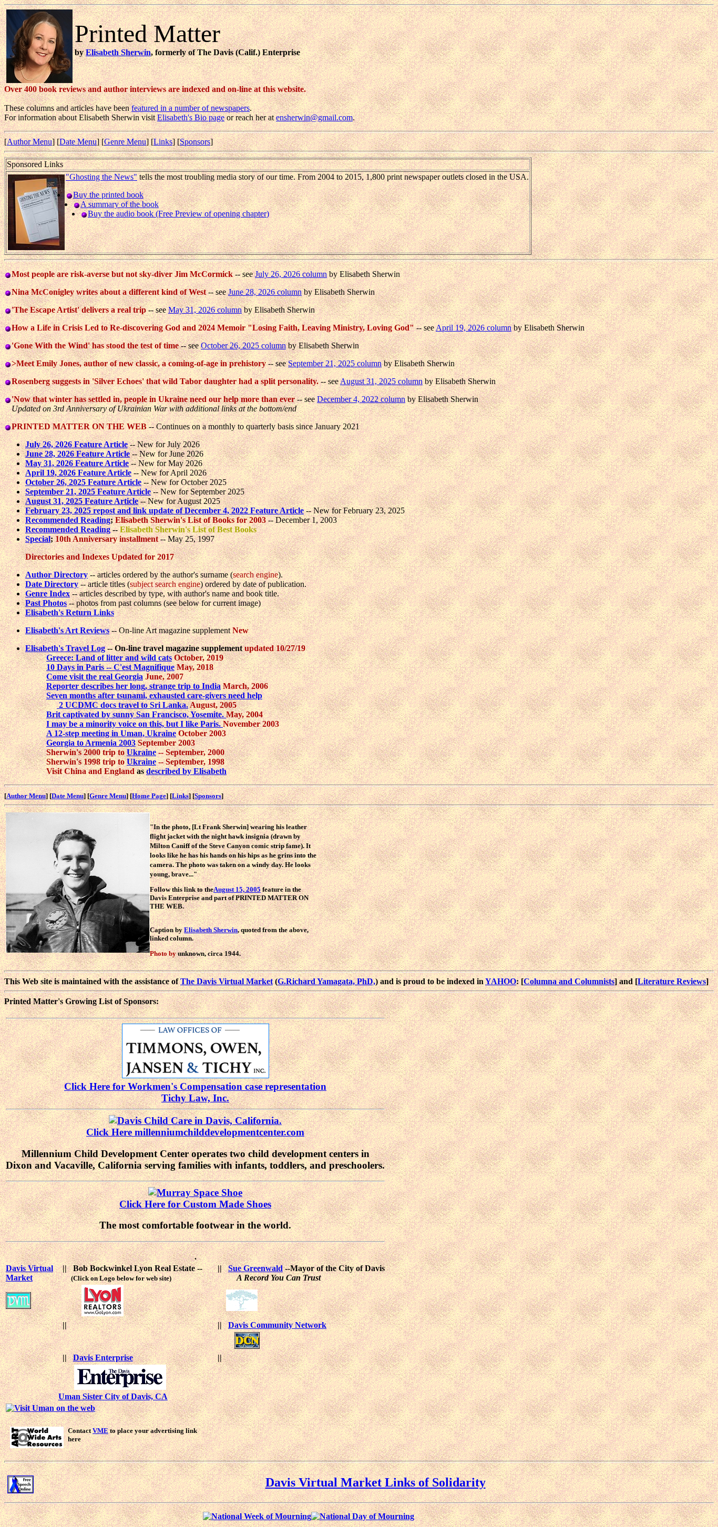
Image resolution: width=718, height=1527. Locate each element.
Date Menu (78, 141)
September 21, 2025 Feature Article (88, 491)
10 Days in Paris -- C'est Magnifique (110, 667)
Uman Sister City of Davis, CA (113, 1396)
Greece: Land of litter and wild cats (109, 657)
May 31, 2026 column (205, 309)
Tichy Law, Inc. (195, 1097)
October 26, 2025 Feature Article (83, 482)
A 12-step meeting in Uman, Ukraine (111, 733)
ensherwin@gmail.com (314, 117)
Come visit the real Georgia (94, 676)
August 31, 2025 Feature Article (81, 501)
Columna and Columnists (569, 981)
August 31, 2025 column (381, 381)
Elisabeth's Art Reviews (67, 630)
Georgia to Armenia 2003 (91, 742)
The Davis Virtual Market (226, 981)
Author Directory (56, 574)
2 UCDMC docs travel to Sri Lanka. (122, 704)
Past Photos (46, 603)
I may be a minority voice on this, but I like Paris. (134, 723)
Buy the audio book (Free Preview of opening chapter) (178, 213)
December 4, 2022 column (361, 399)
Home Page (149, 796)
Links (162, 141)
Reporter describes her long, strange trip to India (133, 686)
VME (100, 1431)
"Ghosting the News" (101, 176)
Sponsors (195, 141)
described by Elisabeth (186, 771)
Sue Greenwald (255, 1268)
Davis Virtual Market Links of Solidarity (375, 1482)
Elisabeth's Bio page (190, 117)
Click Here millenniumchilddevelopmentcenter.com (195, 1132)
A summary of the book (119, 204)
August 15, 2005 (237, 889)
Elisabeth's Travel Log (65, 648)
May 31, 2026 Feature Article (77, 463)
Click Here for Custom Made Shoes (195, 1204)
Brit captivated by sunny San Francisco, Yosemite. (136, 714)
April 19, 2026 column (473, 327)
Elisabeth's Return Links (69, 612)
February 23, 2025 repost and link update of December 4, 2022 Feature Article (164, 510)
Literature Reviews (672, 981)
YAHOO (500, 981)
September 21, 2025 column (335, 363)
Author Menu (29, 141)
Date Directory (51, 584)
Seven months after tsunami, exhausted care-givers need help (154, 695)
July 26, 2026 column (291, 274)
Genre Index (47, 593)
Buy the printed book (108, 194)
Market (19, 1277)
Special (37, 538)
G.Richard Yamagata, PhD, (326, 981)
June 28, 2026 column (265, 291)
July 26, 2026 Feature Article (76, 444)
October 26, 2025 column (243, 345)
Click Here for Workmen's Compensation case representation (195, 1086)
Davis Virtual (29, 1268)
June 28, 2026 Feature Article (77, 453)
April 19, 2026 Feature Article (78, 472)
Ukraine (141, 752)
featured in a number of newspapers (190, 108)
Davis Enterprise (103, 1357)
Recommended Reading (67, 519)
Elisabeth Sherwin (118, 52)
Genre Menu (125, 141)
